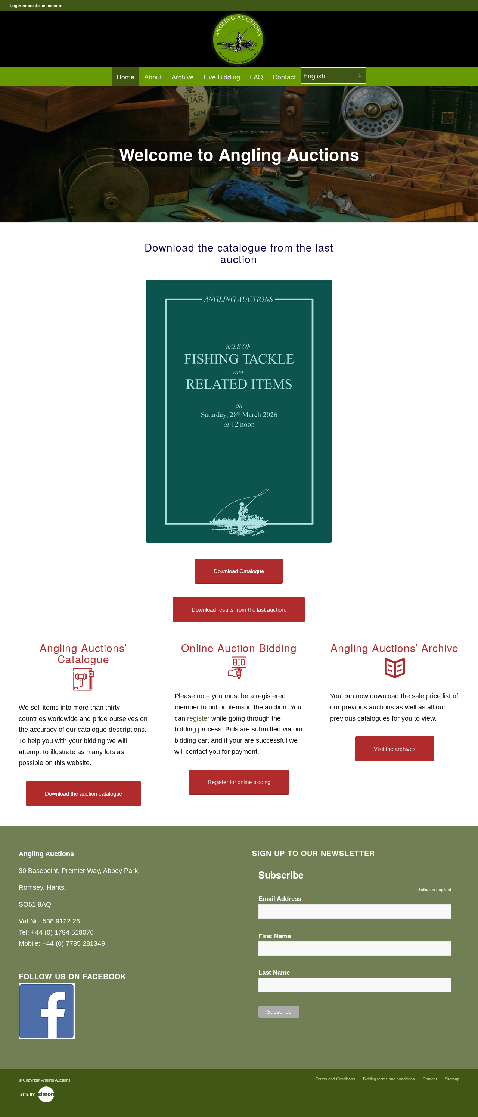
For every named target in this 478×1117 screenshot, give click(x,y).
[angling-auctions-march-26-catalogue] (239, 411)
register (198, 718)
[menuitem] (125, 76)
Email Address (282, 899)
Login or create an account (36, 5)
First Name (274, 936)
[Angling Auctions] (239, 39)
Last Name (274, 972)
